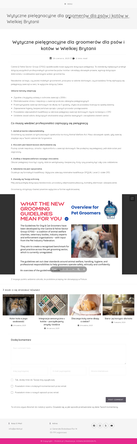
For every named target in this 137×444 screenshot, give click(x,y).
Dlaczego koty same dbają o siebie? (85, 320)
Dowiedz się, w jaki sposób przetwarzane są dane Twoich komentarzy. (85, 407)
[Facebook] (94, 425)
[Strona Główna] (69, 18)
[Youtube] (111, 425)
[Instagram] (99, 425)
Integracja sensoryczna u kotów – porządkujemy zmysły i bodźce (52, 321)
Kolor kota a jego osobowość (18, 320)
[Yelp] (105, 425)
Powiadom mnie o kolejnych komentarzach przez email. (40, 386)
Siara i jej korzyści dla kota (118, 318)
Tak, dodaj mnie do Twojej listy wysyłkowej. (34, 380)
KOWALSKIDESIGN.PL (86, 441)
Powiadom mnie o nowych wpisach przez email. (37, 392)
